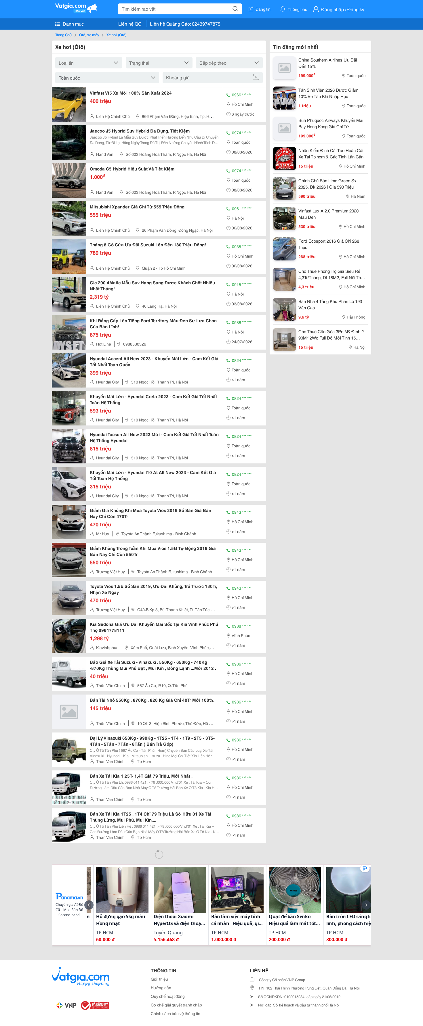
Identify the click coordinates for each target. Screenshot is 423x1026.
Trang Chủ (63, 34)
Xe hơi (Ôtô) (116, 34)
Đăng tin (263, 9)
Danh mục (73, 23)
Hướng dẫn (161, 987)
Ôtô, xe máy (89, 34)
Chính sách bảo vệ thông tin (175, 1013)
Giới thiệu (159, 979)
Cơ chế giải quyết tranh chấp (176, 1005)
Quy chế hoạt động (168, 996)
